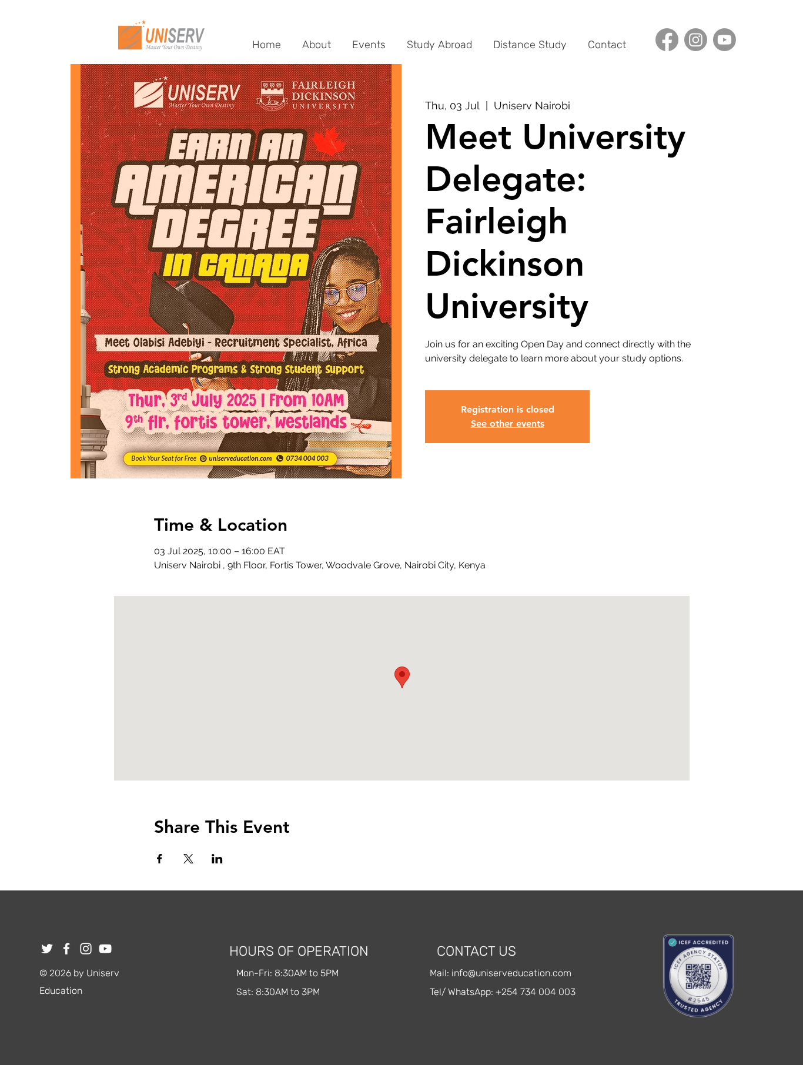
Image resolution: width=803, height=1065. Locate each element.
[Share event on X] (188, 858)
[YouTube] (105, 948)
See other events (507, 423)
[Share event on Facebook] (159, 858)
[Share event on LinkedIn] (217, 858)
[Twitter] (47, 948)
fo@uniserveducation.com (515, 973)
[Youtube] (724, 39)
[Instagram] (695, 39)
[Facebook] (666, 39)
